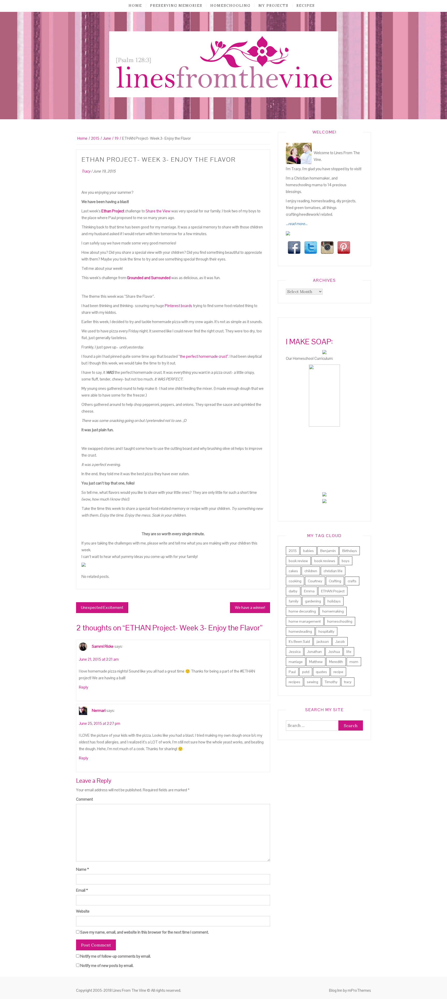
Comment (84, 799)
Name (82, 869)
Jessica (295, 651)
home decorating (302, 611)
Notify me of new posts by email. (106, 965)
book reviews (324, 560)
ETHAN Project (333, 591)
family (294, 601)
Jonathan (314, 651)
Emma (309, 591)
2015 (293, 550)
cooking (295, 581)
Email (82, 890)
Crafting (335, 581)
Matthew (316, 661)
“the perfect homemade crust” (203, 356)
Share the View (158, 210)
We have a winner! (250, 607)
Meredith (336, 661)
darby (293, 591)
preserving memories (176, 5)
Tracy (85, 171)
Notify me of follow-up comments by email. (115, 956)
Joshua (334, 651)
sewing (312, 682)
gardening (313, 601)
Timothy (331, 682)
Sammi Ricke (103, 646)
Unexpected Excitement (102, 607)
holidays (334, 601)
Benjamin (328, 550)
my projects (273, 5)
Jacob (340, 641)
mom (353, 661)
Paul (292, 671)
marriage (296, 661)
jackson (322, 641)
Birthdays (349, 550)
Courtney (315, 581)
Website (83, 911)
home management (305, 621)
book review (298, 560)
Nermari (99, 710)
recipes (305, 5)
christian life (333, 571)
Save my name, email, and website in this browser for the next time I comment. (144, 932)
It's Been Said (299, 641)
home (135, 5)
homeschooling (230, 5)
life (348, 651)
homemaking (333, 611)
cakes (293, 571)
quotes (321, 671)
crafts (352, 581)
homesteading (300, 631)
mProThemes (359, 990)
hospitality (326, 631)
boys (345, 560)
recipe (338, 671)
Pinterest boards (178, 305)
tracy (348, 682)
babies (308, 550)
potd (305, 671)
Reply (83, 687)
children (310, 571)
